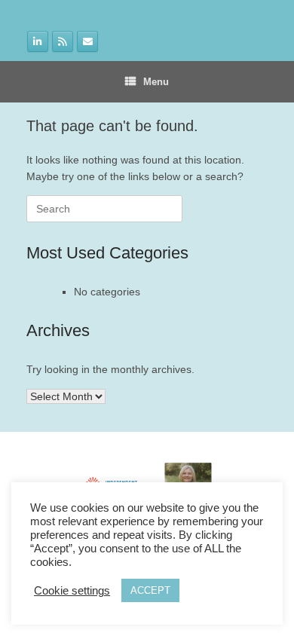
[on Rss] (62, 41)
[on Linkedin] (37, 41)
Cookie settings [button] (72, 591)
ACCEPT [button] (150, 590)
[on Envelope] (87, 41)
